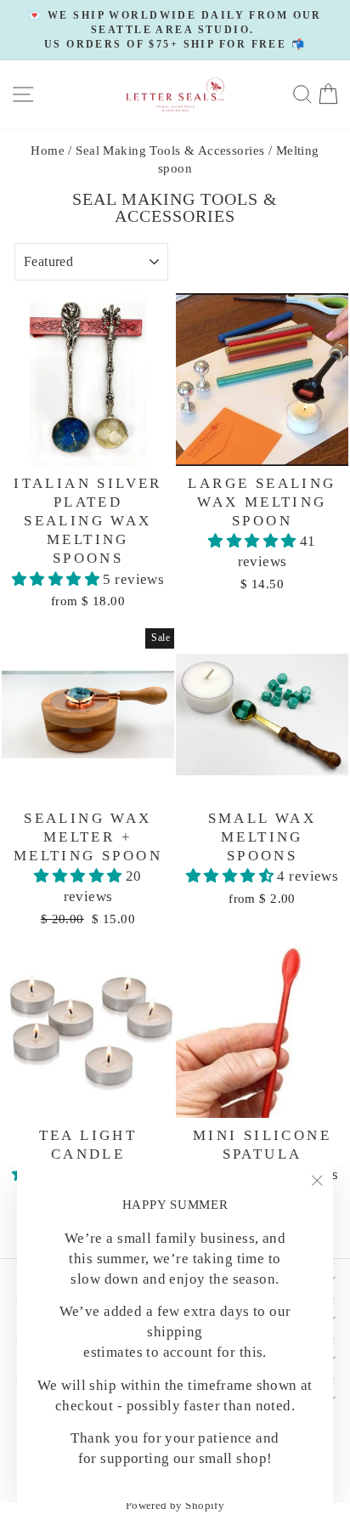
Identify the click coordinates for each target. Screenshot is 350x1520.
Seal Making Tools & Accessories (170, 150)
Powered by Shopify (175, 1505)
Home (48, 150)
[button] (58, 579)
